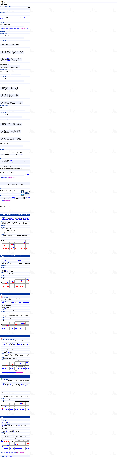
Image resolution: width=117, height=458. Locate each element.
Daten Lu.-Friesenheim (6, 177)
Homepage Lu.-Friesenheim (12, 177)
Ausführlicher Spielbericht (5, 372)
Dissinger (3, 344)
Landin (13, 302)
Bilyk (21, 219)
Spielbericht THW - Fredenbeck (5, 28)
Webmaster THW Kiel (9, 456)
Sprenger (26, 218)
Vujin (20, 219)
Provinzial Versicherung (26, 456)
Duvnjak (20, 218)
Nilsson (25, 219)
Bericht (26, 152)
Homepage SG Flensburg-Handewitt (20, 452)
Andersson (3, 425)
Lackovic (23, 218)
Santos (28, 219)
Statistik (21, 154)
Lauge (14, 431)
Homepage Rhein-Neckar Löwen (7, 200)
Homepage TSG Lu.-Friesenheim (19, 372)
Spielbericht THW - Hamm (12, 28)
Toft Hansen (24, 302)
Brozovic (17, 219)
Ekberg (3, 260)
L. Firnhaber (18, 344)
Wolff (11, 218)
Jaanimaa (13, 219)
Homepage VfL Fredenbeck (23, 28)
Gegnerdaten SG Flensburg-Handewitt (12, 452)
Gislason (27, 260)
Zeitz (10, 219)
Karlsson (19, 425)
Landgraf (3, 218)
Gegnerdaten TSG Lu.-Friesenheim (12, 372)
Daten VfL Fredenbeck (17, 28)
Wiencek (7, 219)
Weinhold (3, 219)
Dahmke (9, 260)
